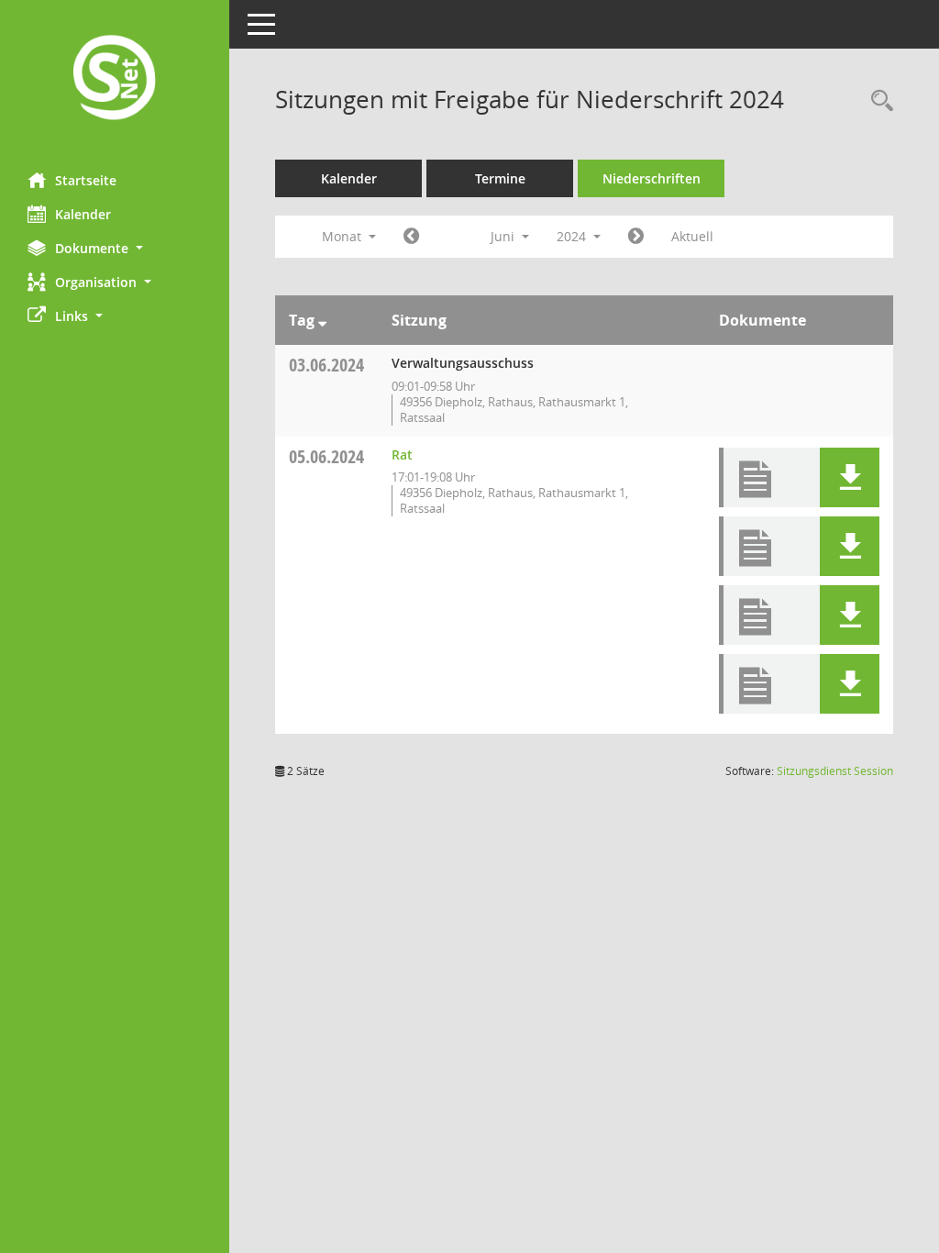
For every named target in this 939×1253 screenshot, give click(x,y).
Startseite (85, 180)
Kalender (83, 214)
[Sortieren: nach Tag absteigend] (322, 320)
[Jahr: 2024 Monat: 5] (411, 236)
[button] (114, 248)
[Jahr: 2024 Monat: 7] (635, 236)
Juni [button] (504, 236)
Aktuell (692, 236)
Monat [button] (343, 236)
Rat (402, 454)
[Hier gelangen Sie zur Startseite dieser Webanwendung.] (114, 79)
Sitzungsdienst (835, 771)
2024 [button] (573, 236)
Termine (500, 178)
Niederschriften (651, 178)
